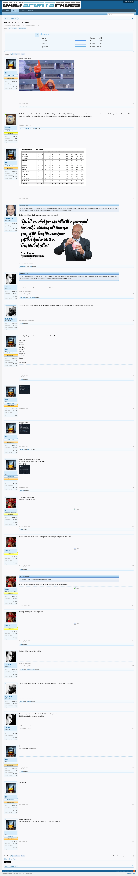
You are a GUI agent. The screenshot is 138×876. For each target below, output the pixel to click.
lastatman (8, 127)
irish (32, 25)
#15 (133, 665)
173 (16, 142)
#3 (133, 198)
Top (131, 871)
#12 (133, 566)
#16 (133, 698)
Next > (23, 54)
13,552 (15, 325)
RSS (134, 871)
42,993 (15, 225)
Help (124, 871)
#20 (133, 841)
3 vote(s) (92, 46)
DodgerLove (23, 266)
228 (16, 230)
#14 (133, 641)
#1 (133, 103)
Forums (23, 10)
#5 (133, 294)
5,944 (15, 138)
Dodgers (15, 10)
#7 (133, 376)
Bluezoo (22, 129)
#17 (133, 728)
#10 (133, 487)
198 (16, 329)
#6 (133, 320)
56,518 (15, 83)
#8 (133, 408)
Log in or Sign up (128, 1)
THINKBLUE (28, 129)
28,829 (15, 519)
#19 (133, 804)
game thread (22, 28)
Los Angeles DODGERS (18, 25)
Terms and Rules (131, 873)
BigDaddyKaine (10, 319)
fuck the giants (13, 28)
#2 (133, 125)
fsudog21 (22, 449)
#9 (133, 446)
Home (7, 10)
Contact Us (119, 871)
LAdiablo (8, 287)
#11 (133, 526)
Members (30, 10)
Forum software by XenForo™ (17, 873)
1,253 (15, 298)
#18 (133, 768)
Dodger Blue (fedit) (8, 871)
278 (16, 88)
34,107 (15, 293)
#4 (133, 263)
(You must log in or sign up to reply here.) (123, 855)
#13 (133, 605)
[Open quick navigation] (132, 18)
